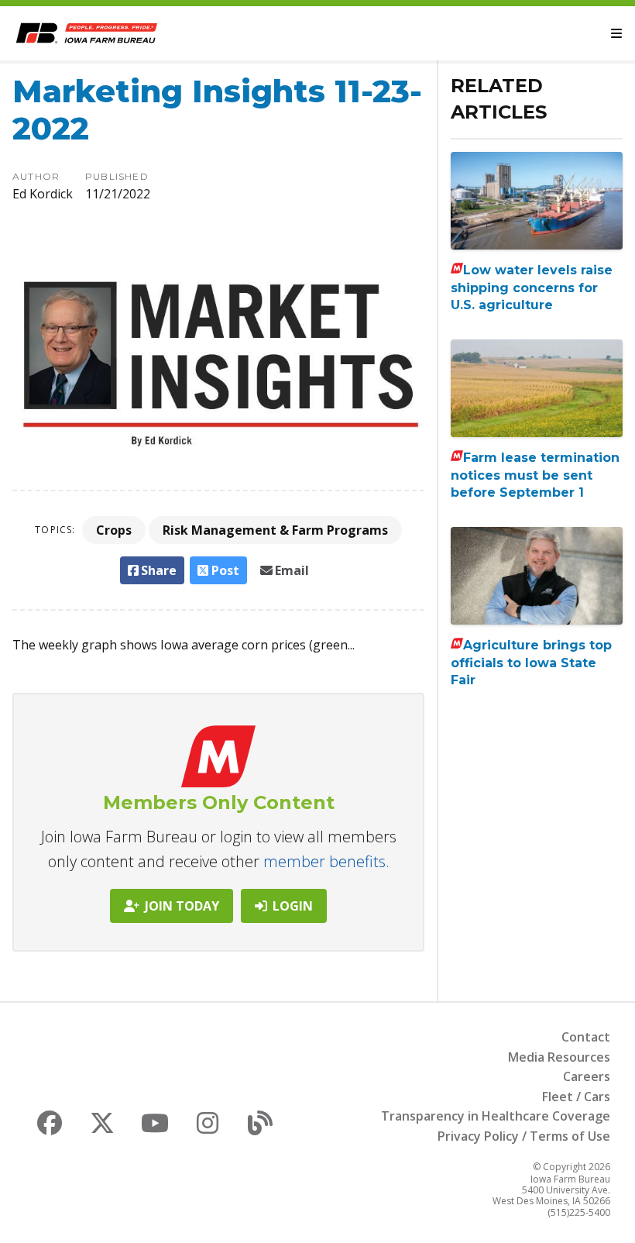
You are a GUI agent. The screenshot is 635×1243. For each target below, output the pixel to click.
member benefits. (326, 861)
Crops (114, 530)
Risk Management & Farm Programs (275, 530)
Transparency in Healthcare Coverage (495, 1115)
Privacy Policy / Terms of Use (524, 1136)
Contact (585, 1036)
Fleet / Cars (576, 1096)
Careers (586, 1076)
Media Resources (559, 1057)
